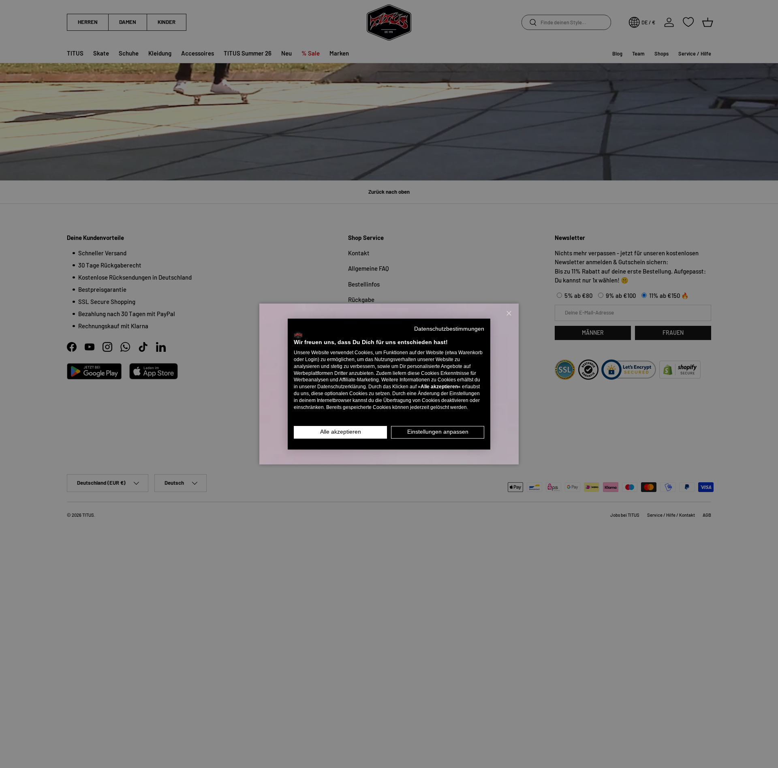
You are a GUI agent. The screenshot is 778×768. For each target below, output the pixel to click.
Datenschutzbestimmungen (449, 329)
